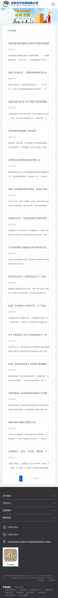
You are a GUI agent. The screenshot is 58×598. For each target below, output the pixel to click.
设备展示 (7, 510)
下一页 (35, 479)
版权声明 (52, 580)
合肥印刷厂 (30, 593)
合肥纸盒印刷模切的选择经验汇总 (24, 160)
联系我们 (41, 580)
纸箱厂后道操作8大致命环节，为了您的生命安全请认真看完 (29, 306)
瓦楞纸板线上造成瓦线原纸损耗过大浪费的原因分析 (29, 393)
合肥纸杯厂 (42, 593)
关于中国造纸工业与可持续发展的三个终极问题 (29, 335)
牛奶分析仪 (19, 587)
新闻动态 (7, 518)
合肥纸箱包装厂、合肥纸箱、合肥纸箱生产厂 (23, 590)
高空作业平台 (10, 595)
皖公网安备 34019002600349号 (21, 578)
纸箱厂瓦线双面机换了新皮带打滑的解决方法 (29, 364)
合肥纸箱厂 (49, 590)
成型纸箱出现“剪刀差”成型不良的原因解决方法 (29, 102)
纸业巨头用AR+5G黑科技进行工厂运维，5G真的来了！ (29, 276)
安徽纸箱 (20, 593)
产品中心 (7, 503)
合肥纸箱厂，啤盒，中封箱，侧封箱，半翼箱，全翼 (29, 451)
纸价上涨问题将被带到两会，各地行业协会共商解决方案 (29, 189)
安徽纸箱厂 (9, 593)
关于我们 (7, 496)
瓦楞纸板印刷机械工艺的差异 (22, 131)
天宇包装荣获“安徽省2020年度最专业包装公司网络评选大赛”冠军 (29, 247)
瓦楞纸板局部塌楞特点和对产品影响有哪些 (28, 43)
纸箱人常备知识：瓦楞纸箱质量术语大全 (27, 72)
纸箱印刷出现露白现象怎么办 (22, 422)
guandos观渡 (23, 595)
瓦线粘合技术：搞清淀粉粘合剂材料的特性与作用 (29, 218)
